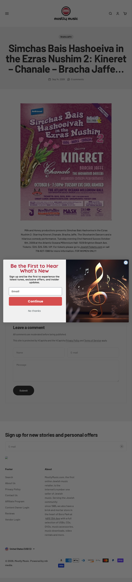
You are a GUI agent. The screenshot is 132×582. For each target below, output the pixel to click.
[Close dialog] (125, 262)
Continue (35, 301)
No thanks (34, 311)
